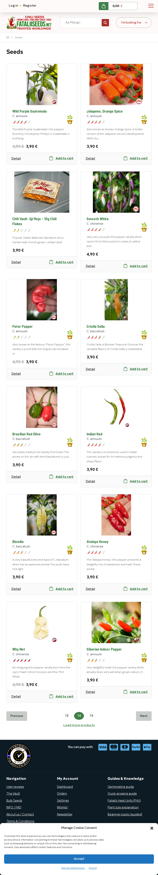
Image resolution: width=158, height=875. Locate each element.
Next (144, 716)
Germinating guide (121, 787)
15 (91, 716)
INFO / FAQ (13, 807)
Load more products (79, 725)
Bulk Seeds (14, 801)
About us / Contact (20, 814)
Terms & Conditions (20, 821)
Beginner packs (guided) (125, 814)
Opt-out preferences (73, 868)
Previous (16, 716)
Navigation (151, 5)
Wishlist (62, 807)
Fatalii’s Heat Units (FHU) (124, 801)
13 (67, 716)
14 (79, 716)
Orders (62, 794)
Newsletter (64, 814)
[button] (152, 828)
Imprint (93, 868)
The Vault (13, 794)
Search (105, 22)
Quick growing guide (122, 794)
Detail (16, 159)
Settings (63, 801)
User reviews (15, 787)
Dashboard (65, 787)
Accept (79, 859)
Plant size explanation (123, 807)
